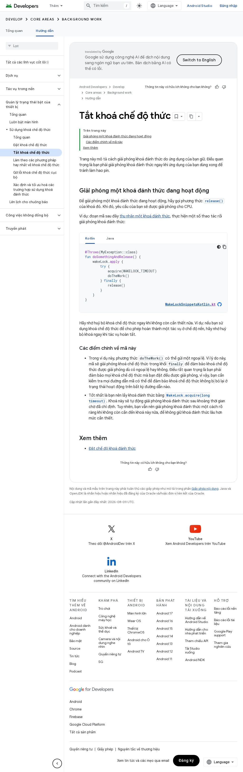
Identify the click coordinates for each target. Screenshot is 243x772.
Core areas (42, 19)
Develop (14, 19)
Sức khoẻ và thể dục (107, 629)
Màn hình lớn (136, 613)
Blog (73, 664)
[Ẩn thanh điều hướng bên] (57, 763)
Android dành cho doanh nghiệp (80, 629)
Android (76, 618)
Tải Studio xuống (192, 650)
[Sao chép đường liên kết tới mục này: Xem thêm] (112, 438)
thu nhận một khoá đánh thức (145, 216)
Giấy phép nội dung (205, 489)
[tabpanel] (153, 278)
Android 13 (164, 644)
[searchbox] (32, 46)
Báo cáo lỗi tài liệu (224, 622)
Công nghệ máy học (106, 618)
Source (75, 648)
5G (100, 662)
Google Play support (223, 633)
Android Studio (199, 6)
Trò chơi (104, 608)
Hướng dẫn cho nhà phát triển (196, 631)
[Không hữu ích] (224, 87)
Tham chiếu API (196, 641)
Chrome (76, 709)
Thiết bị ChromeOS (136, 630)
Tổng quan (14, 31)
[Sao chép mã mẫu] (224, 247)
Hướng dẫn (44, 31)
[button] (28, 75)
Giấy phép (105, 749)
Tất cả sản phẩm (83, 732)
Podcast (76, 671)
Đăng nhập (228, 6)
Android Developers (93, 87)
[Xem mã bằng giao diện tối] (219, 247)
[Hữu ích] (216, 87)
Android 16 (164, 621)
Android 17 (164, 613)
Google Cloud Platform (87, 724)
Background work (82, 19)
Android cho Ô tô (138, 642)
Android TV (135, 651)
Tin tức (74, 656)
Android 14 (164, 636)
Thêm (54, 6)
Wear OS (134, 621)
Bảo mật (76, 641)
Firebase (76, 717)
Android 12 (164, 651)
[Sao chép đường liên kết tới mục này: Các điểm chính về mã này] (141, 348)
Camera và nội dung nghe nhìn (109, 643)
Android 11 (164, 659)
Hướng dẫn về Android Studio (196, 620)
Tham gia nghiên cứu (222, 645)
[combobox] (107, 5)
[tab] (90, 238)
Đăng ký (186, 760)
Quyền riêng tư (109, 654)
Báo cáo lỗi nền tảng (225, 610)
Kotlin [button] (90, 238)
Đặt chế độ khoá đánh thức (112, 448)
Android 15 (164, 628)
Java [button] (110, 238)
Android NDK (195, 660)
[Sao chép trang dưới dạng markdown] (191, 116)
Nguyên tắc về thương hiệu (139, 749)
